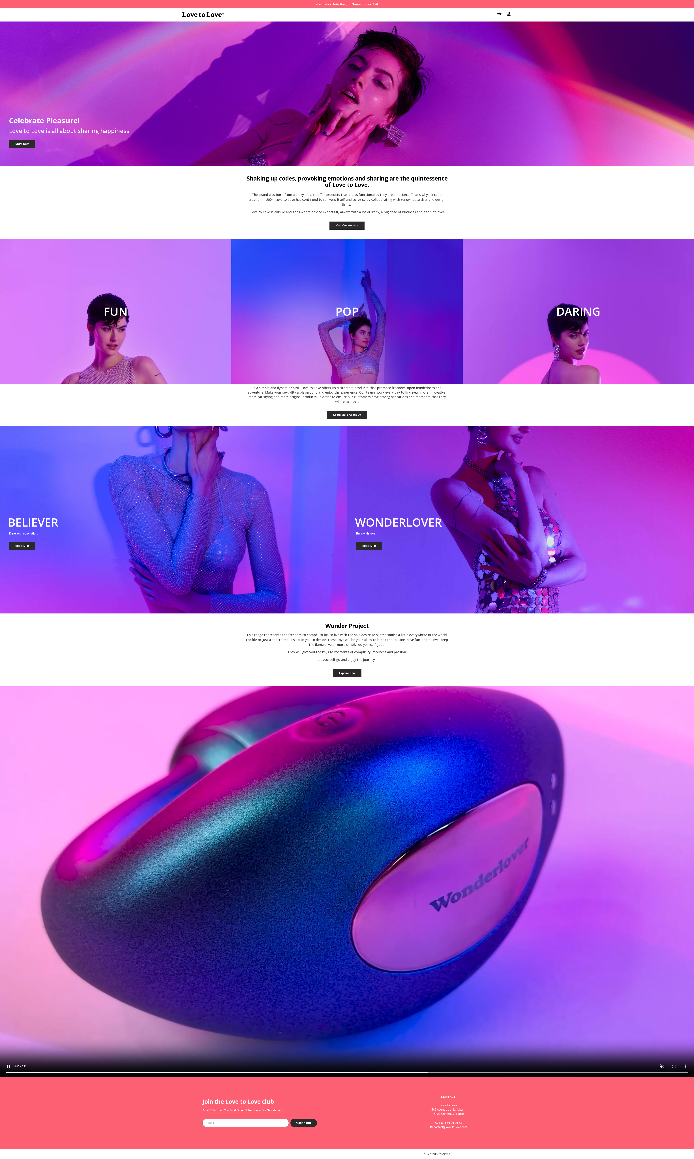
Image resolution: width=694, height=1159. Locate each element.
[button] (22, 144)
